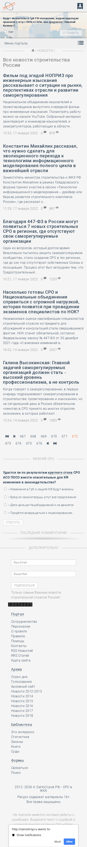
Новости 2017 (22, 711)
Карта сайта (21, 660)
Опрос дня (19, 677)
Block (57, 841)
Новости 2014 (22, 696)
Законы (17, 742)
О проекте (19, 631)
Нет (11, 32)
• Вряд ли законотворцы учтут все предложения (42, 497)
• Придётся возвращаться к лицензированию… (41, 513)
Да (10, 37)
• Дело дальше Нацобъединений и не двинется (41, 505)
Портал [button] (17, 614)
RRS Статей (20, 655)
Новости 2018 (22, 716)
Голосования (21, 682)
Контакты (19, 646)
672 (75, 436)
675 (29, 443)
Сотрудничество (24, 622)
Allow (69, 841)
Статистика (20, 737)
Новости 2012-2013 (26, 691)
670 (54, 436)
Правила (18, 636)
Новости (45, 51)
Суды (15, 751)
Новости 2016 (22, 706)
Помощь (17, 641)
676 (39, 443)
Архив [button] (16, 669)
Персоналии (20, 626)
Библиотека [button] (21, 724)
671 (64, 436)
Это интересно (22, 732)
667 (23, 436)
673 (8, 443)
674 (18, 443)
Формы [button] (17, 760)
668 (33, 436)
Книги (15, 747)
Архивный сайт (23, 686)
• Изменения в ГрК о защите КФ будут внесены (41, 489)
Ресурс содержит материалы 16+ (43, 797)
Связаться (19, 768)
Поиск (16, 773)
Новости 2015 (22, 701)
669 (44, 436)
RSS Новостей (22, 651)
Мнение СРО (43, 459)
